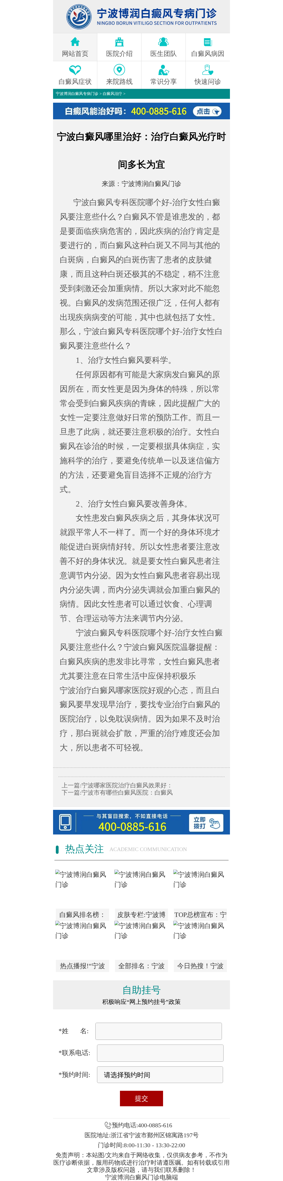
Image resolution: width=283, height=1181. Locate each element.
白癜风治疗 (112, 94)
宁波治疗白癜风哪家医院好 (108, 690)
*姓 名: (74, 1031)
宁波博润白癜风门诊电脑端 (141, 1177)
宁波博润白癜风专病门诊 (77, 94)
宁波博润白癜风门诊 (151, 183)
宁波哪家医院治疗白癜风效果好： (127, 785)
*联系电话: (74, 1052)
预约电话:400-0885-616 (142, 1125)
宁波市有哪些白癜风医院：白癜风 (127, 792)
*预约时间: (74, 1074)
